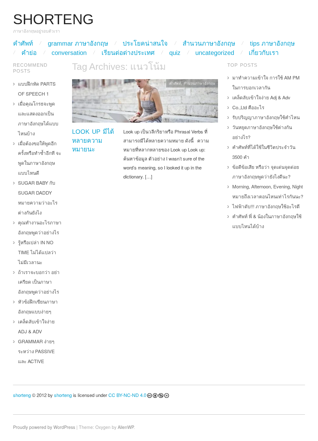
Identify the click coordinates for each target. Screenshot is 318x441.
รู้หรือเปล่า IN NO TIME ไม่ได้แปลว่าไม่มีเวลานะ (37, 252)
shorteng (22, 395)
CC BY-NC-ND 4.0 (127, 395)
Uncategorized (214, 53)
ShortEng (53, 19)
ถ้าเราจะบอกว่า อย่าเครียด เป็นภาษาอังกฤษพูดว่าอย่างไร (39, 282)
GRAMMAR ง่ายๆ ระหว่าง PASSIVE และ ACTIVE (36, 351)
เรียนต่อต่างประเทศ (128, 53)
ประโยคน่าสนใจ (145, 43)
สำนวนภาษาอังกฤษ (209, 43)
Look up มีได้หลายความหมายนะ (93, 140)
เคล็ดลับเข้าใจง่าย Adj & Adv (261, 97)
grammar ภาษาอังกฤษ (78, 43)
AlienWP (126, 427)
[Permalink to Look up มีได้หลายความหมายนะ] (145, 102)
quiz (174, 53)
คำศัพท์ (23, 43)
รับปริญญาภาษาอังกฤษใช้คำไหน (266, 117)
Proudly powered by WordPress (44, 427)
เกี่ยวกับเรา (264, 53)
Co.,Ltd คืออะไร (248, 107)
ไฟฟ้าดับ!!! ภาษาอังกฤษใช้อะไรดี (266, 206)
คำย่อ (29, 53)
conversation (69, 53)
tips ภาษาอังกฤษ (272, 43)
